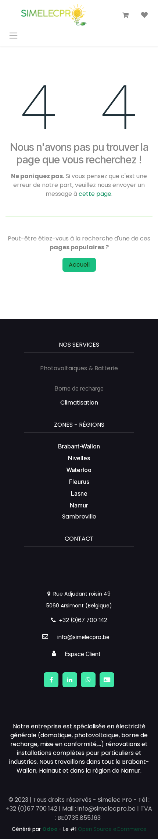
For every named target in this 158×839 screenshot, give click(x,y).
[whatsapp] (88, 679)
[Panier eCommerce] (125, 15)
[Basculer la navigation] (13, 35)
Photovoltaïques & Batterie (79, 368)
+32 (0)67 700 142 (81, 620)
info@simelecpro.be (83, 637)
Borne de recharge (79, 388)
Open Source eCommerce (112, 829)
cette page (95, 194)
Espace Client (82, 654)
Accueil (79, 264)
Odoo (50, 829)
